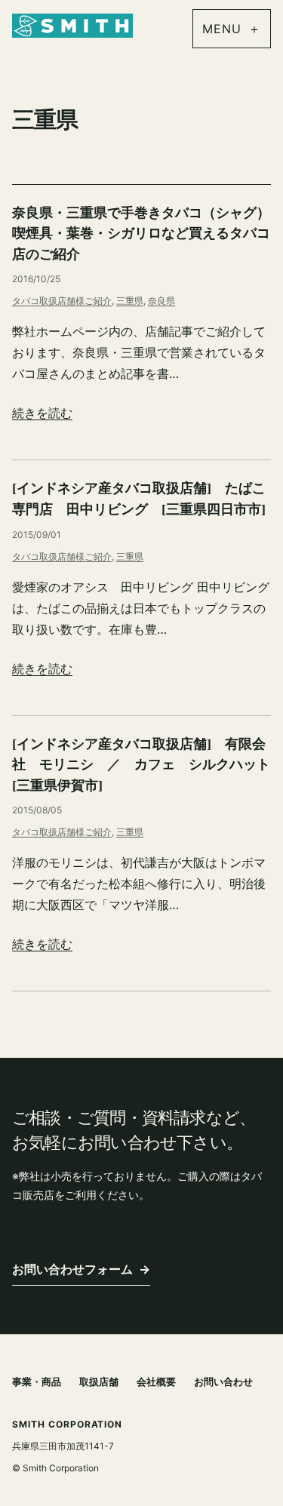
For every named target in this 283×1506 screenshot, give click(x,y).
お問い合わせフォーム (81, 1269)
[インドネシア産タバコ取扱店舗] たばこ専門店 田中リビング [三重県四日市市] (139, 499)
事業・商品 (36, 1381)
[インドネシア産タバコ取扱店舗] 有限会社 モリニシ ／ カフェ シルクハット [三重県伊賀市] (141, 764)
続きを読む (42, 412)
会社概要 (156, 1381)
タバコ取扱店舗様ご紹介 (62, 300)
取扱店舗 (98, 1381)
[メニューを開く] (231, 28)
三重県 (129, 300)
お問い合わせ (223, 1381)
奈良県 (161, 300)
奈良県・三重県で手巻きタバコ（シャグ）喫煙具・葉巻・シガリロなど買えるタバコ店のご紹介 (141, 233)
